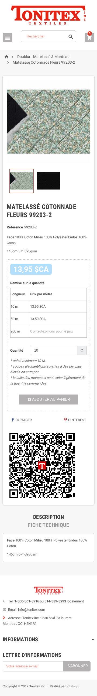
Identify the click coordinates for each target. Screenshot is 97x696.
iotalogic (73, 686)
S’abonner (78, 666)
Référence (15, 227)
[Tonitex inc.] (48, 15)
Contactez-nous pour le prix (51, 331)
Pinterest (76, 420)
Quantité (16, 350)
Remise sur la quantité (27, 283)
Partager (23, 420)
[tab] (48, 517)
